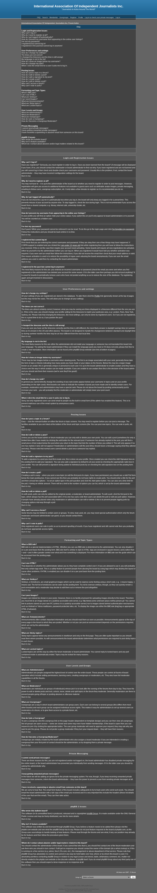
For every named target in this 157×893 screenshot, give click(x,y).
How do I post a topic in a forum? (35, 73)
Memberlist (54, 17)
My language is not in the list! (33, 59)
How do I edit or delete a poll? (33, 81)
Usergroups (63, 17)
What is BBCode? (28, 93)
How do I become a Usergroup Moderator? (39, 121)
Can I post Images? (29, 99)
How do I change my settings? (33, 53)
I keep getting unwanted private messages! (39, 130)
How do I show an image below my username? (40, 61)
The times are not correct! (31, 55)
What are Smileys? (29, 97)
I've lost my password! (30, 41)
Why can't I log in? (28, 33)
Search (45, 17)
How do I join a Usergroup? (32, 119)
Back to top (26, 176)
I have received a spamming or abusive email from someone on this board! (52, 132)
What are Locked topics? (31, 105)
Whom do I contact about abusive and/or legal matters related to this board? (52, 144)
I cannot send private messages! (34, 128)
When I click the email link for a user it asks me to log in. (44, 66)
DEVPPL (86, 889)
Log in (118, 17)
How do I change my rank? (32, 63)
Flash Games (88, 891)
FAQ (38, 17)
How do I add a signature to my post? (36, 77)
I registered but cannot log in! (33, 44)
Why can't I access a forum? (32, 83)
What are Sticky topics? (31, 103)
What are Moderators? (30, 115)
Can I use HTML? (28, 95)
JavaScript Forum (94, 889)
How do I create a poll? (31, 79)
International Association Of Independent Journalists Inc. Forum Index (50, 23)
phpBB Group (92, 813)
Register (73, 17)
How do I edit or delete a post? (34, 75)
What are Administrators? (31, 112)
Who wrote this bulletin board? (34, 139)
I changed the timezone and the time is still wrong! (42, 57)
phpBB (74, 886)
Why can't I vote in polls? (31, 86)
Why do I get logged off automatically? (37, 37)
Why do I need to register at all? (34, 35)
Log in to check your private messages (99, 17)
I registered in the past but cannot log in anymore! (41, 46)
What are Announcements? (32, 101)
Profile (80, 17)
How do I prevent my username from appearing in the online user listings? (52, 39)
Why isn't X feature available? (33, 142)
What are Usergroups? (30, 117)
